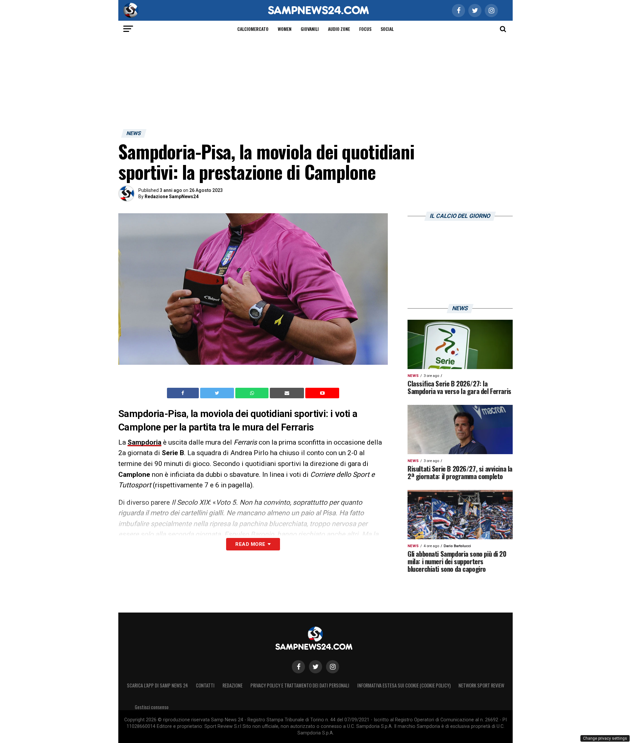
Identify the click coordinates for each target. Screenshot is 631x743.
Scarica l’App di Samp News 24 (157, 685)
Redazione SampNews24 (172, 196)
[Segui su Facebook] (298, 666)
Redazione (232, 685)
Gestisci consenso (152, 707)
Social (387, 28)
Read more (250, 544)
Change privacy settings (605, 738)
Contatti (205, 685)
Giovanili (310, 28)
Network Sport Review (481, 685)
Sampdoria (144, 442)
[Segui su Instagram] (332, 666)
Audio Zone (339, 28)
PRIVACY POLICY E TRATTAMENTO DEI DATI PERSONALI (299, 685)
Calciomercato (253, 28)
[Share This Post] (252, 393)
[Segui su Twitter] (315, 666)
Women (285, 28)
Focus (365, 28)
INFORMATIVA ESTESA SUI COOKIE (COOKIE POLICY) (404, 685)
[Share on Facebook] (183, 393)
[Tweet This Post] (217, 393)
